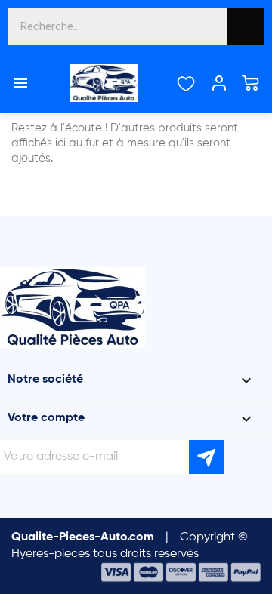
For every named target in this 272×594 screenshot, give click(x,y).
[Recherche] (245, 26)
